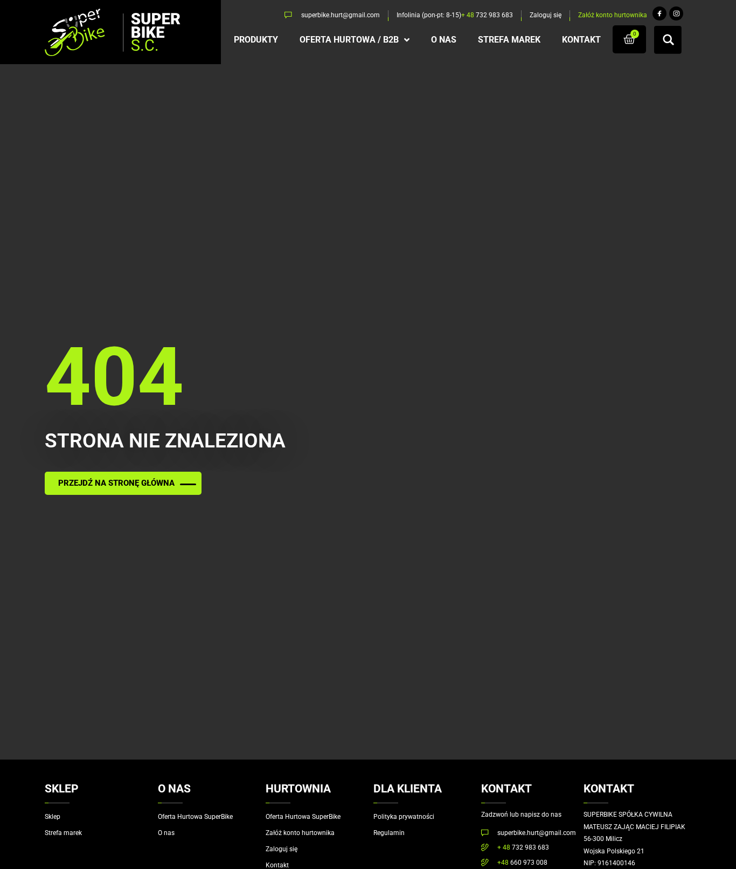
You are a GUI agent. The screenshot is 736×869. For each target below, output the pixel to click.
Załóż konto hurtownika (300, 833)
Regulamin (389, 833)
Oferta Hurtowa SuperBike (195, 816)
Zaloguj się (281, 849)
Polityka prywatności (403, 816)
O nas (166, 833)
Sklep (52, 816)
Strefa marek (63, 833)
